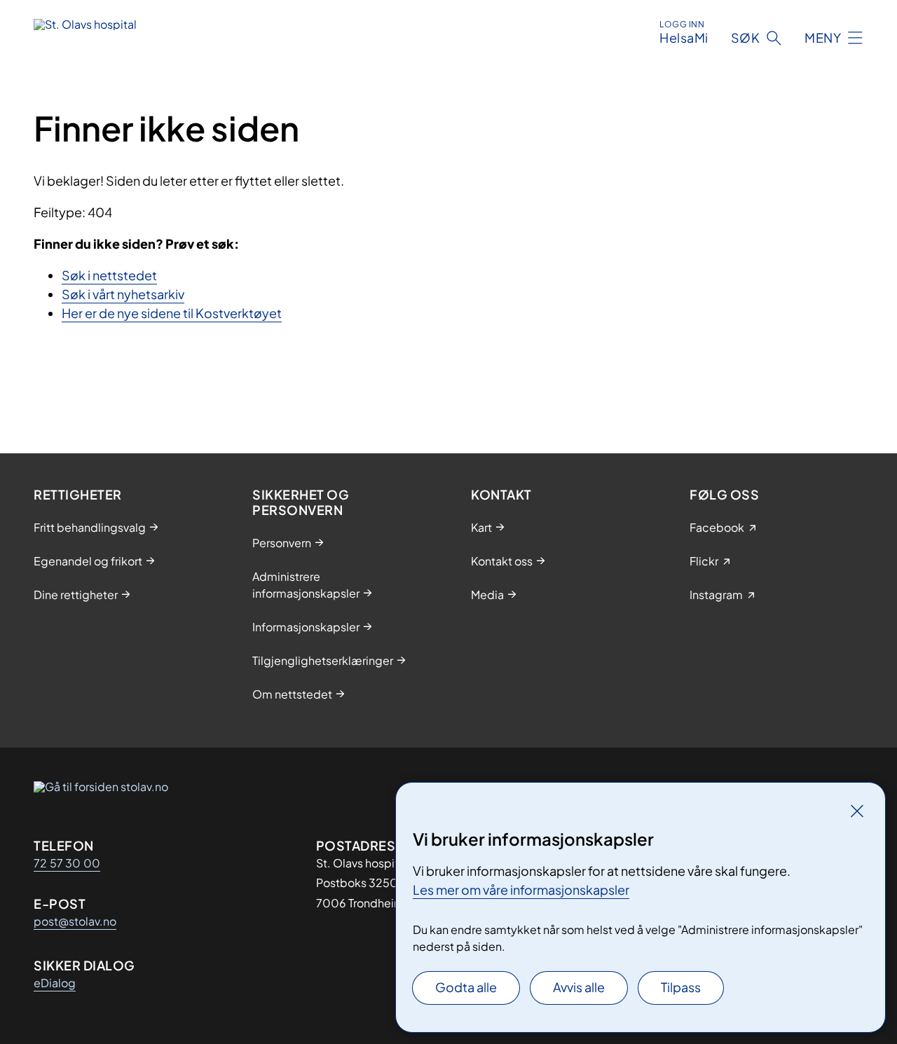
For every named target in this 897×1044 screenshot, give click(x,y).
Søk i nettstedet (109, 275)
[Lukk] (857, 810)
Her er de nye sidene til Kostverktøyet (172, 313)
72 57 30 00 (67, 863)
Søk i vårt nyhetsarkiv (123, 294)
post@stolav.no (75, 921)
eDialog (55, 982)
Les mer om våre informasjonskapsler (521, 889)
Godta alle (466, 987)
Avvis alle (579, 987)
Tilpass (681, 987)
